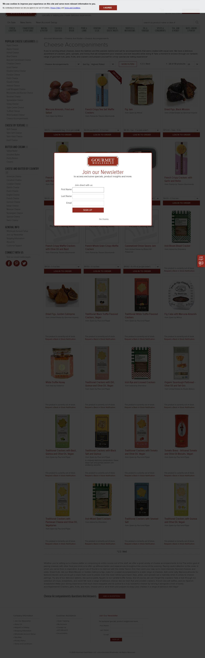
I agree (107, 7)
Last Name (66, 196)
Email (69, 203)
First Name (66, 189)
